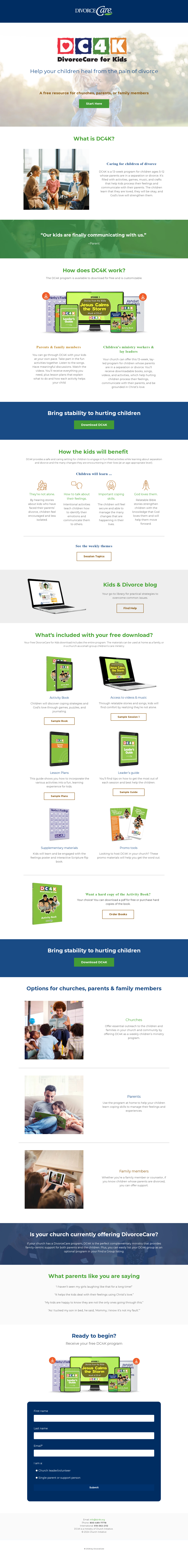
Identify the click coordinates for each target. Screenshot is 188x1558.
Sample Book (59, 721)
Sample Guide (129, 792)
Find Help (130, 608)
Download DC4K (94, 425)
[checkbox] (94, 1474)
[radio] (96, 1470)
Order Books (118, 914)
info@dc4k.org (97, 1519)
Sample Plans (59, 796)
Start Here (94, 103)
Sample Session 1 (129, 717)
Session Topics (94, 556)
